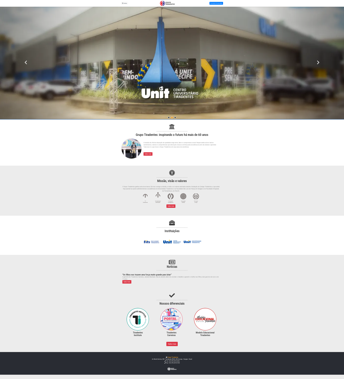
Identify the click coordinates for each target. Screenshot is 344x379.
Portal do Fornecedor (216, 3)
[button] (26, 62)
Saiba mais (148, 154)
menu (125, 3)
